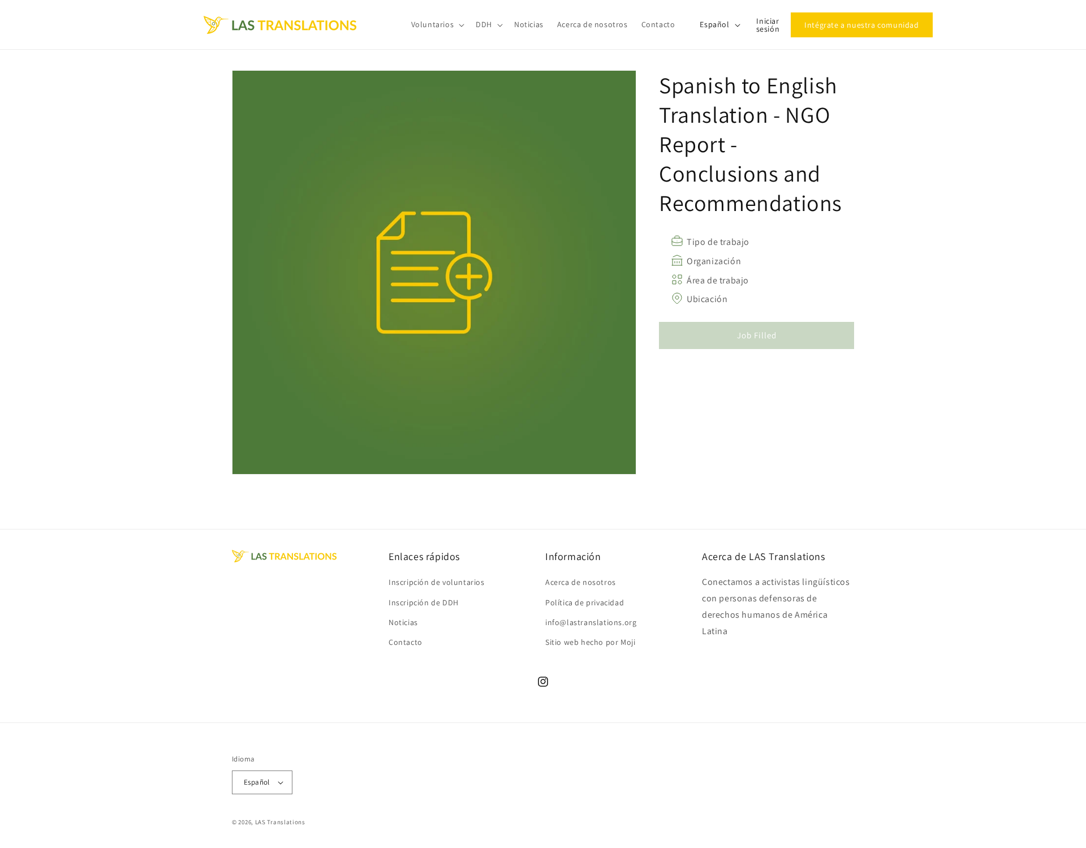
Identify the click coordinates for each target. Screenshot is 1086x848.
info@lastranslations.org (590, 622)
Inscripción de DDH (424, 602)
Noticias (403, 622)
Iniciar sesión (768, 25)
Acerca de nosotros (580, 582)
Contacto (406, 642)
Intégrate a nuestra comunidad (861, 25)
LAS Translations (280, 822)
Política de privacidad (584, 602)
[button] (436, 24)
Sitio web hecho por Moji (590, 642)
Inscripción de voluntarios (437, 582)
